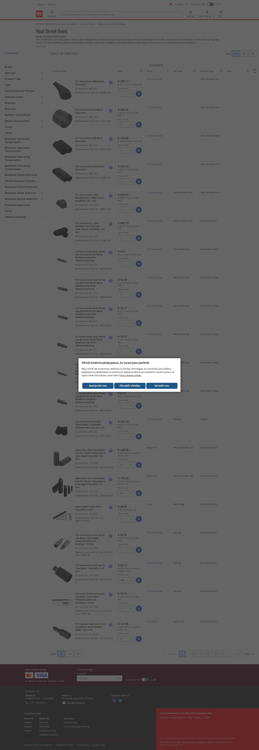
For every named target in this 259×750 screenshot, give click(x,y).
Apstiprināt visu (98, 385)
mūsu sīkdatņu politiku (130, 375)
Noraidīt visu (162, 385)
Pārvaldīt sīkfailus (130, 385)
